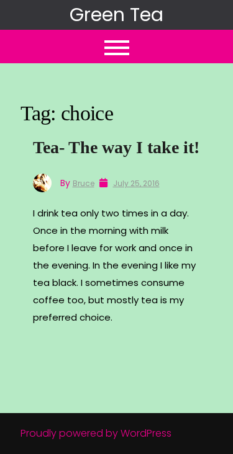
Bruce (83, 183)
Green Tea (116, 14)
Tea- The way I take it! (116, 147)
